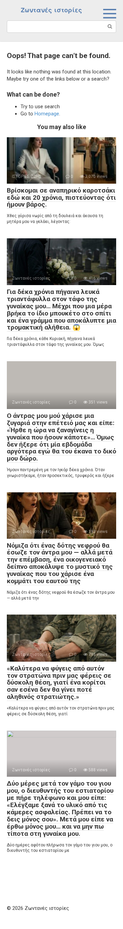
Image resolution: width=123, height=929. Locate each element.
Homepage (47, 114)
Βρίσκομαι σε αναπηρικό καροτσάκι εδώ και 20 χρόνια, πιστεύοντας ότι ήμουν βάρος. (61, 197)
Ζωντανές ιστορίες (51, 10)
